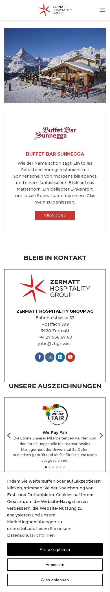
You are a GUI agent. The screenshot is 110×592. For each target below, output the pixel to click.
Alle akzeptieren (55, 549)
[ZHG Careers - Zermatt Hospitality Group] (55, 10)
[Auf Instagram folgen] (49, 357)
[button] (102, 10)
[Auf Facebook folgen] (39, 357)
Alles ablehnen (55, 580)
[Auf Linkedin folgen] (60, 357)
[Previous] (10, 435)
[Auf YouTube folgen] (70, 357)
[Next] (101, 435)
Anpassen (55, 564)
